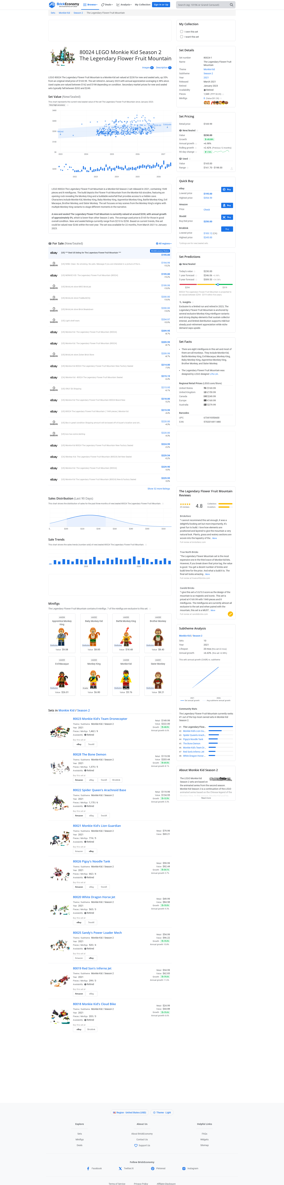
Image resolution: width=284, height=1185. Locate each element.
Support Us (144, 1145)
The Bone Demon (191, 743)
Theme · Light (163, 1112)
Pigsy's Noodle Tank (193, 739)
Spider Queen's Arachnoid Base (198, 735)
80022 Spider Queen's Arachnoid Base (99, 790)
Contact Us (142, 1139)
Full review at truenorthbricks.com (195, 578)
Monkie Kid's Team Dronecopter (199, 747)
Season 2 (78, 13)
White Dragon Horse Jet (195, 756)
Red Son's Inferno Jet (193, 751)
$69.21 (166, 834)
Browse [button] (91, 4)
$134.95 (165, 795)
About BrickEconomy (142, 1133)
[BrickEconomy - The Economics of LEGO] (64, 5)
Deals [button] (108, 4)
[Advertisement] (110, 29)
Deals (79, 1145)
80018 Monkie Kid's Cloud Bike (94, 1004)
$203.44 (165, 759)
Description (162, 67)
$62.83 (166, 973)
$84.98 (166, 902)
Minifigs (80, 1139)
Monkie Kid (64, 13)
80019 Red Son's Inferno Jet (92, 968)
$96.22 (166, 937)
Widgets (204, 1139)
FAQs (204, 1133)
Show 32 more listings (159, 488)
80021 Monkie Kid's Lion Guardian (97, 826)
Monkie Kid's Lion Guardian (197, 731)
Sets (53, 13)
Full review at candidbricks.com (194, 614)
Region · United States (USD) (131, 1112)
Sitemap (204, 1145)
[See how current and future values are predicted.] (231, 168)
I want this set (149, 745)
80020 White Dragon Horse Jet (94, 897)
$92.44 (166, 866)
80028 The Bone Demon (89, 754)
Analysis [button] (125, 4)
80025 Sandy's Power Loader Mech (97, 933)
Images (146, 67)
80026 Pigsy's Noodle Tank (91, 861)
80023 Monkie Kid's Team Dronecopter (100, 719)
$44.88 (166, 1009)
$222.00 (165, 723)
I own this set (149, 740)
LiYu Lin (214, 374)
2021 (80, 727)
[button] (67, 105)
